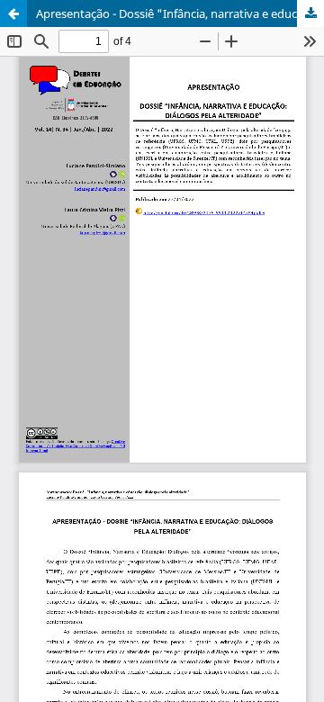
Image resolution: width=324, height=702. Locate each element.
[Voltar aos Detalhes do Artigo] (13, 13)
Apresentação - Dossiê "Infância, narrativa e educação (179, 13)
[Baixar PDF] (310, 13)
